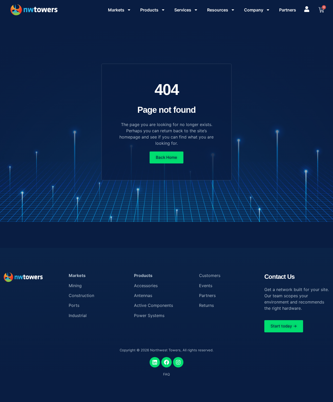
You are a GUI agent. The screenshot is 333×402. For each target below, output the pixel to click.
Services (182, 9)
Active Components (153, 305)
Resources (217, 9)
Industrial (78, 315)
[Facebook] (166, 362)
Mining (75, 285)
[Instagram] (178, 362)
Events (205, 285)
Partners (287, 9)
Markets (116, 9)
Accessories (146, 285)
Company (253, 9)
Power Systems (149, 315)
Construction (81, 295)
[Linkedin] (155, 362)
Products (149, 9)
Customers (209, 275)
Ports (74, 305)
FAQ (166, 374)
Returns (206, 305)
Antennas (143, 295)
